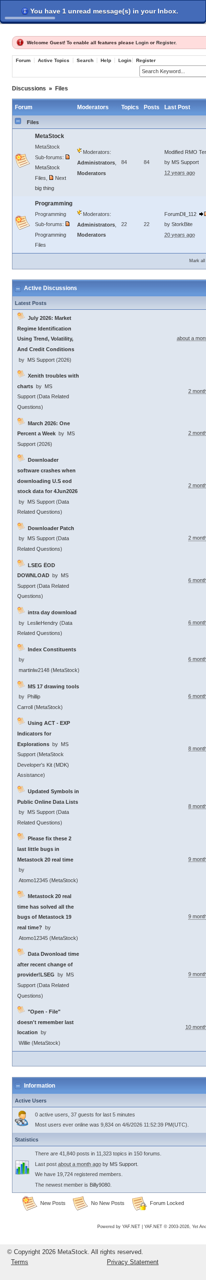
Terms (19, 1262)
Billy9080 (100, 1185)
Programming (53, 203)
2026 (63, 360)
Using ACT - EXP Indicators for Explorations (43, 733)
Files (61, 88)
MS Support (185, 162)
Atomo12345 (33, 880)
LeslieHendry (42, 623)
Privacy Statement (133, 1262)
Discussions (29, 88)
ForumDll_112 (180, 214)
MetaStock (49, 136)
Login (142, 42)
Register (165, 42)
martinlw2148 (34, 670)
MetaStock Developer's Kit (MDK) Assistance (43, 764)
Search (85, 60)
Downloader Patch (51, 528)
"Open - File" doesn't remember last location (45, 1022)
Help (106, 60)
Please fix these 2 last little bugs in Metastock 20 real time (45, 849)
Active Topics (53, 60)
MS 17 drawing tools (53, 686)
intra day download (52, 612)
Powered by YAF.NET (118, 1226)
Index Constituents (52, 649)
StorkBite (182, 224)
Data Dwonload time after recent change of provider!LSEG (48, 964)
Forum (23, 60)
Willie (24, 1043)
